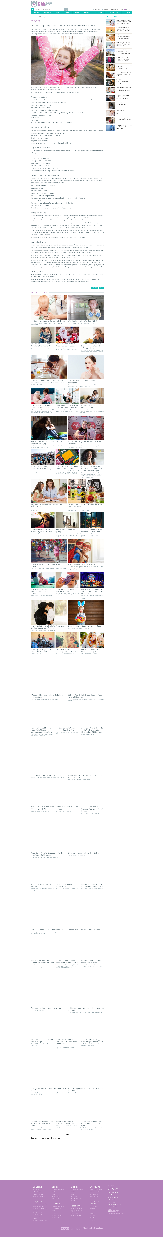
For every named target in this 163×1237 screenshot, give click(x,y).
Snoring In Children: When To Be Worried (84, 930)
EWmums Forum (113, 13)
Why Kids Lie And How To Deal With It (82, 321)
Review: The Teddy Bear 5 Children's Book (47, 930)
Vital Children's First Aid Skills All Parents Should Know (42, 407)
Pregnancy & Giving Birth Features (40, 1209)
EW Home (127, 13)
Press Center (112, 1202)
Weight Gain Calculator (40, 1220)
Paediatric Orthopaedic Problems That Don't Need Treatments (66, 1042)
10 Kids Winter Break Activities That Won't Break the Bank (67, 407)
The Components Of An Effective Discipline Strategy (66, 729)
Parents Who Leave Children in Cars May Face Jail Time (42, 531)
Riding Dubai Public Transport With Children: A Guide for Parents (123, 59)
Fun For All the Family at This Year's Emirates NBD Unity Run (42, 469)
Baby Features (56, 1196)
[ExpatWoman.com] (64, 1228)
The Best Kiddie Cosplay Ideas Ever (82, 564)
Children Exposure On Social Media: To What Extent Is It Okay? (42, 1123)
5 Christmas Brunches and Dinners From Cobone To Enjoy (91, 1123)
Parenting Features (76, 1208)
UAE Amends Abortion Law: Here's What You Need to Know (123, 44)
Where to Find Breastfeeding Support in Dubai (124, 112)
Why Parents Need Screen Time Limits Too (90, 407)
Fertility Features (37, 1192)
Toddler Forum (56, 1217)
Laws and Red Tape (95, 1192)
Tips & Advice (75, 1213)
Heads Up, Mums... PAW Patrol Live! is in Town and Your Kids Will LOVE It (92, 591)
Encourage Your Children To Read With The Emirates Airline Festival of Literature (91, 730)
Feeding (54, 1192)
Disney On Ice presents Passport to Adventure (65, 1122)
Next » (101, 288)
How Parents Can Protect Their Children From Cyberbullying (46, 443)
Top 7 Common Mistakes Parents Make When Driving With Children (124, 81)
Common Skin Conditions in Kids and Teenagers (82, 382)
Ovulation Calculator (39, 1196)
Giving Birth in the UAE (96, 1189)
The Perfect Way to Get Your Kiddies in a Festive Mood (91, 531)
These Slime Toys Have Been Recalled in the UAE (67, 590)
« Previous (94, 288)
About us (111, 1195)
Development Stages (58, 1189)
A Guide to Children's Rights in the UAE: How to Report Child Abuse (124, 97)
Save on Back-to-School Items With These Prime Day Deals (85, 506)
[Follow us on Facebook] (109, 1188)
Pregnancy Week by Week (40, 1204)
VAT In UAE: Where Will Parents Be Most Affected (66, 885)
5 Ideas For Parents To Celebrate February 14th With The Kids (92, 809)
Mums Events (94, 1196)
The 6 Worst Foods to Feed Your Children (47, 381)
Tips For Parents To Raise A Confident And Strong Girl (41, 345)
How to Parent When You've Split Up (67, 531)
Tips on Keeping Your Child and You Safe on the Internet (41, 591)
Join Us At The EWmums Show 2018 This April (90, 651)
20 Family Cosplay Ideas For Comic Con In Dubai (42, 651)
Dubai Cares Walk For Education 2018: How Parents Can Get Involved (47, 854)
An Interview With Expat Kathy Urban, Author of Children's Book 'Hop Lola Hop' (124, 89)
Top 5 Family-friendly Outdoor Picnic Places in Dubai (85, 1090)
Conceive (36, 13)
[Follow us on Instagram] (116, 1188)
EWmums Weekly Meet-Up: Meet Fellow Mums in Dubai (67, 962)
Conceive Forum (38, 1194)
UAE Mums (99, 13)
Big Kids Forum (75, 1201)
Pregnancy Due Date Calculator (39, 1217)
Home (33, 17)
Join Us (105, 9)
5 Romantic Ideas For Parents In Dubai (83, 853)
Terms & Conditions (114, 1204)
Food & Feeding (56, 1208)
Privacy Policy (112, 1207)
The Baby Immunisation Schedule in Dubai (48, 321)
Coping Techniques (76, 1211)
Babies (58, 13)
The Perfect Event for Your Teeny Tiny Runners (46, 565)
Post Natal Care (37, 1212)
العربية (128, 10)
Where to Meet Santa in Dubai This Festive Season (66, 345)
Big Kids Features (76, 1198)
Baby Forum (55, 1198)
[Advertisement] (67, 1158)
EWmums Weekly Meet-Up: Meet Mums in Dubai (91, 962)
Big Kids (77, 13)
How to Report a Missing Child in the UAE (124, 103)
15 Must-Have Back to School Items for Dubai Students (67, 468)
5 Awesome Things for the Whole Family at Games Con (85, 443)
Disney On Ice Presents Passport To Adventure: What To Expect (42, 963)
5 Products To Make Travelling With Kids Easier (66, 651)
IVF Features (36, 1189)
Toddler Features (57, 1215)
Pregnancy (47, 13)
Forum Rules (93, 1206)
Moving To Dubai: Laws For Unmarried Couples (41, 885)
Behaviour (55, 1213)
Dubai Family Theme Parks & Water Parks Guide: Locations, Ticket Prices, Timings (123, 51)
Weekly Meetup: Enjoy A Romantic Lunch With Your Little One (86, 776)
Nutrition (73, 1192)
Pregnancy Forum (38, 1214)
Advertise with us (113, 1197)
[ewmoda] (75, 1228)
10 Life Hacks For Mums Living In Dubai (67, 808)
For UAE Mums (94, 1194)
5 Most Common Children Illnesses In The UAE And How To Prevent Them (92, 346)
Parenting (87, 13)
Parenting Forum (76, 1215)
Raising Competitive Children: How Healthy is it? (48, 1090)
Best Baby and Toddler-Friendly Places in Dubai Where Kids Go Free (123, 21)
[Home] (45, 4)
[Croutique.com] (98, 1228)
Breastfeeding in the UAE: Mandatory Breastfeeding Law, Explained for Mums (124, 66)
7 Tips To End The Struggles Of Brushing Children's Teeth (91, 1041)
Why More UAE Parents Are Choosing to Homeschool (46, 506)
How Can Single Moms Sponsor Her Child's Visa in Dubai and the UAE (124, 119)
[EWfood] (87, 1228)
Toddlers (67, 13)
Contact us (111, 1200)
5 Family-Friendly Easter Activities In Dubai (84, 626)
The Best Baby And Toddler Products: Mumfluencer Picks (91, 885)
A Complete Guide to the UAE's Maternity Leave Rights (124, 74)
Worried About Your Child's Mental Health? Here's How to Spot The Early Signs (91, 469)
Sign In (96, 9)
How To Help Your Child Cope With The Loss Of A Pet (42, 808)
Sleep (53, 1194)
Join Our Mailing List (117, 9)
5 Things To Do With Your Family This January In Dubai (86, 1009)
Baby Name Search (38, 1206)
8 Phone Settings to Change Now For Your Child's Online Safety (123, 36)
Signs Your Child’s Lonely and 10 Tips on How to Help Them (124, 127)
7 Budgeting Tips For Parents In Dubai (46, 775)
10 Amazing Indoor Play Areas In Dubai (46, 1008)
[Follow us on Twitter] (112, 1188)
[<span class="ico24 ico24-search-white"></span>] (66, 9)
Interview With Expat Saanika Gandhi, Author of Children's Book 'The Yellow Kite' (123, 29)
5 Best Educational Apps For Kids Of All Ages (42, 1041)
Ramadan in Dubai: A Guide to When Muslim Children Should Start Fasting (49, 627)
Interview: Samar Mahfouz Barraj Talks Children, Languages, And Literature (41, 730)
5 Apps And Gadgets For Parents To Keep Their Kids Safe (47, 696)
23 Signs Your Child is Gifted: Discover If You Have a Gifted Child (85, 696)
